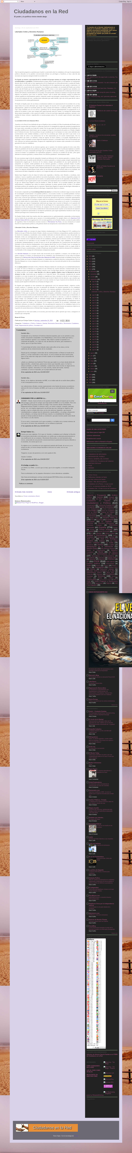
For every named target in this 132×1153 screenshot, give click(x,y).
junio (92, 358)
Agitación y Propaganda (96, 495)
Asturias (100, 497)
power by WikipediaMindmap (95, 1095)
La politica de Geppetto (96, 870)
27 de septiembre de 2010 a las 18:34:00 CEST (35, 426)
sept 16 (94, 313)
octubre (92, 277)
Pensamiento (110, 563)
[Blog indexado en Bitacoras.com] (109, 1073)
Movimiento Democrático (55, 323)
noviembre (93, 274)
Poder (16, 325)
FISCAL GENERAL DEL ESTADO (98, 459)
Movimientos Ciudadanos (71, 323)
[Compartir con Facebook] (67, 321)
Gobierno (39, 323)
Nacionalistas (91, 557)
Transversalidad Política (105, 579)
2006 (90, 382)
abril (91, 363)
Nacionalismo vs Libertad (107, 554)
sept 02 (94, 347)
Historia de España (103, 531)
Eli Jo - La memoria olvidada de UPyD (99, 486)
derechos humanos (23, 253)
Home (90, 764)
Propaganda (99, 567)
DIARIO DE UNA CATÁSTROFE (96, 429)
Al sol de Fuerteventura (96, 856)
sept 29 (94, 284)
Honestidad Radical (95, 824)
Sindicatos (99, 574)
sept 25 (94, 295)
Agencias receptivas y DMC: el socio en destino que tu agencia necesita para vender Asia (101, 793)
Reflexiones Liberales (107, 569)
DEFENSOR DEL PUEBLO (96, 456)
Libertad (44, 323)
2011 (90, 266)
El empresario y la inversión (96, 748)
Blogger (76, 1136)
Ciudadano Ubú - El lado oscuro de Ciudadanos (102, 488)
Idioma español (110, 533)
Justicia (102, 541)
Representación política (26, 325)
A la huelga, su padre (28, 465)
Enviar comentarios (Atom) (32, 496)
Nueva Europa (93, 699)
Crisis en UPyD (92, 512)
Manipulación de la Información (100, 546)
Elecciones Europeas (94, 525)
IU (92, 533)
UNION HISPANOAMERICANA (98, 592)
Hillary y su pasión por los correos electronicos (102, 701)
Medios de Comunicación (96, 550)
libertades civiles (22, 231)
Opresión (101, 559)
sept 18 (94, 310)
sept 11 (94, 326)
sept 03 (94, 344)
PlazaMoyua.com (94, 895)
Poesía (98, 565)
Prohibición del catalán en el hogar (107, 110)
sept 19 (94, 308)
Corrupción (91, 507)
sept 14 (94, 318)
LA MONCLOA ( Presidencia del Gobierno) (100, 461)
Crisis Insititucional (93, 509)
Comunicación (91, 505)
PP (88, 561)
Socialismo (110, 574)
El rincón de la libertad (96, 719)
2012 (90, 264)
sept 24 (94, 297)
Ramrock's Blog (94, 675)
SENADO (91, 468)
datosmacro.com (94, 913)
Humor (115, 531)
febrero (92, 368)
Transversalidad (91, 579)
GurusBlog (92, 926)
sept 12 (94, 323)
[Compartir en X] (65, 321)
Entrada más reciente (24, 492)
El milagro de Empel (94, 819)
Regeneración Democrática (97, 688)
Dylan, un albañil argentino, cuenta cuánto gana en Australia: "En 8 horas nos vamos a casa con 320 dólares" (101, 740)
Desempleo (103, 516)
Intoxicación (101, 537)
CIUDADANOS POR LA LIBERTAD (31, 398)
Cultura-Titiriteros (92, 514)
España (102, 527)
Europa (92, 529)
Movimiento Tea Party (55, 222)
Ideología (99, 533)
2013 (90, 261)
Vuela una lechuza (95, 843)
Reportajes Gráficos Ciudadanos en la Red (100, 571)
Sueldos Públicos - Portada (97, 800)
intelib (91, 837)
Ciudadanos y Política (28, 323)
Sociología (90, 576)
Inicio (50, 492)
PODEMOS (111, 559)
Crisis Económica (106, 507)
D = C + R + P (101, 125)
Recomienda (90, 243)
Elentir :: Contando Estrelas (97, 711)
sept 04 (94, 342)
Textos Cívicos (92, 475)
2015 (90, 256)
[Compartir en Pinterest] (69, 321)
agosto (92, 353)
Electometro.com (94, 790)
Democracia (91, 516)
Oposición (92, 559)
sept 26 (94, 289)
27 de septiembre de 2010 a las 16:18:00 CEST (35, 392)
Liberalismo (90, 544)
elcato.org (92, 746)
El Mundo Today (94, 753)
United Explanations (95, 782)
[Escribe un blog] (63, 321)
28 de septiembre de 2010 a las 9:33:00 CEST (35, 479)
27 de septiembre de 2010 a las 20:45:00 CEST (35, 459)
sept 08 (94, 331)
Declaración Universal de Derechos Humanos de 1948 (39, 257)
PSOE (90, 465)
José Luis (91, 539)
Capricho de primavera (103, 845)
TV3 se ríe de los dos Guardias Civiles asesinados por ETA (100, 151)
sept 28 (94, 287)
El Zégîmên (107, 521)
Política (106, 565)
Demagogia (108, 514)
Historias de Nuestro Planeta (98, 919)
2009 (90, 374)
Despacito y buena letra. (95, 683)
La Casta (109, 543)
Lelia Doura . (93, 681)
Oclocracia (101, 557)
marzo (92, 366)
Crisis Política (92, 510)
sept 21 (94, 303)
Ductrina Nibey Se (110, 517)
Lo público (111, 544)
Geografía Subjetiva (95, 729)
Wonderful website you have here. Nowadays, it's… (102, 88)
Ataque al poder (94, 808)
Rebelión (92, 569)
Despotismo (114, 516)
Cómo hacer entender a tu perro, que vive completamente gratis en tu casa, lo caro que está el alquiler (101, 756)
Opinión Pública (113, 557)
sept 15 (94, 316)
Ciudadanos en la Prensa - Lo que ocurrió (100, 484)
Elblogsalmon (93, 737)
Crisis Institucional (108, 509)
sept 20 (94, 305)
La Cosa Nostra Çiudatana (97, 121)
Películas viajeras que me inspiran (98, 921)
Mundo (100, 552)
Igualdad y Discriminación (97, 535)
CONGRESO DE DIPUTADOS (97, 454)
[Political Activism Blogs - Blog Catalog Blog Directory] (111, 1093)
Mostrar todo (115, 704)
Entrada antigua (73, 492)
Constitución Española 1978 (106, 505)
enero (92, 371)
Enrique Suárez (26, 432)
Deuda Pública (94, 517)
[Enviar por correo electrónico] (61, 321)
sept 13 (94, 321)
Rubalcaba (90, 574)
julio (91, 355)
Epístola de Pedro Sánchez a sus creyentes (101, 839)
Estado (115, 527)
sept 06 (94, 337)
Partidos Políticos (93, 563)
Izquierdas (111, 537)
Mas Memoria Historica (108, 548)
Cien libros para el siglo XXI (96, 432)
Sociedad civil (38, 325)
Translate (101, 413)
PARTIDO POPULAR (94, 463)
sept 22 (94, 300)
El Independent (93, 887)
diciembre (93, 271)
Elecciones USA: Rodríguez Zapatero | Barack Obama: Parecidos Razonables (105, 157)
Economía (109, 519)
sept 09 (94, 329)
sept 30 (94, 281)
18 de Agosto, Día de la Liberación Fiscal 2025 (102, 677)
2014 (90, 259)
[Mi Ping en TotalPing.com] (108, 1087)
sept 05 (94, 339)
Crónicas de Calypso (107, 512)
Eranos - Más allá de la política (97, 481)
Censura (89, 499)
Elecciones (90, 523)
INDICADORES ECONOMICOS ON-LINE (99, 448)
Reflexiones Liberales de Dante (97, 477)
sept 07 (94, 334)
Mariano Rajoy (92, 548)
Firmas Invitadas (105, 529)
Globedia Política (94, 878)
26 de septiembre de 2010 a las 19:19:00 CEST (35, 372)
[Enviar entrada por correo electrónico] (57, 320)
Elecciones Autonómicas (106, 523)
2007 (90, 380)
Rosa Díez (110, 572)
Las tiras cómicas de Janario (96, 479)
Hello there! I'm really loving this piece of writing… (101, 92)
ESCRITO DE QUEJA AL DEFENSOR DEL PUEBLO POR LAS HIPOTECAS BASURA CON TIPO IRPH (100, 811)
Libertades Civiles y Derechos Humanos (104, 291)
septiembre (93, 279)
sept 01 (94, 350)
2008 (90, 377)
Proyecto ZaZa (113, 567)
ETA (92, 519)
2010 (90, 269)
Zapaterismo (99, 583)
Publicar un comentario (26, 483)
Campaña (111, 497)
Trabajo (111, 578)
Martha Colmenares (95, 762)
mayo (92, 361)
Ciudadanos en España (98, 501)
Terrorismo (101, 576)
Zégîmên (108, 583)
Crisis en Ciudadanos (108, 510)
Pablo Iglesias (110, 561)
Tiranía (100, 578)
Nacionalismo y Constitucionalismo (103, 556)
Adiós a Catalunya (102, 140)
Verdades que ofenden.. (96, 817)
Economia (100, 519)
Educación (90, 521)
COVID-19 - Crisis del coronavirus (98, 915)
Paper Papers (93, 769)
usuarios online (91, 249)
